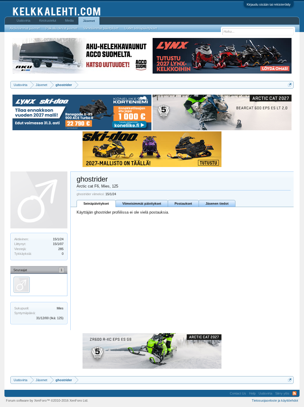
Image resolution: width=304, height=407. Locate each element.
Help (252, 393)
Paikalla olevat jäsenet (61, 28)
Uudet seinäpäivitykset (140, 28)
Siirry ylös (282, 393)
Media (69, 20)
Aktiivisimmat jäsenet (25, 28)
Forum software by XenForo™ (47, 400)
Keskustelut (47, 20)
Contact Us (238, 393)
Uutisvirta (23, 20)
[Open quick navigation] (290, 85)
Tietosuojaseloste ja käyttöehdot (275, 400)
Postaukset (183, 203)
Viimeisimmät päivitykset (141, 203)
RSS (294, 393)
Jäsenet (89, 21)
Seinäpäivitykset (96, 203)
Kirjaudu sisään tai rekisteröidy (269, 4)
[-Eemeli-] (22, 285)
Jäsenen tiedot (217, 203)
